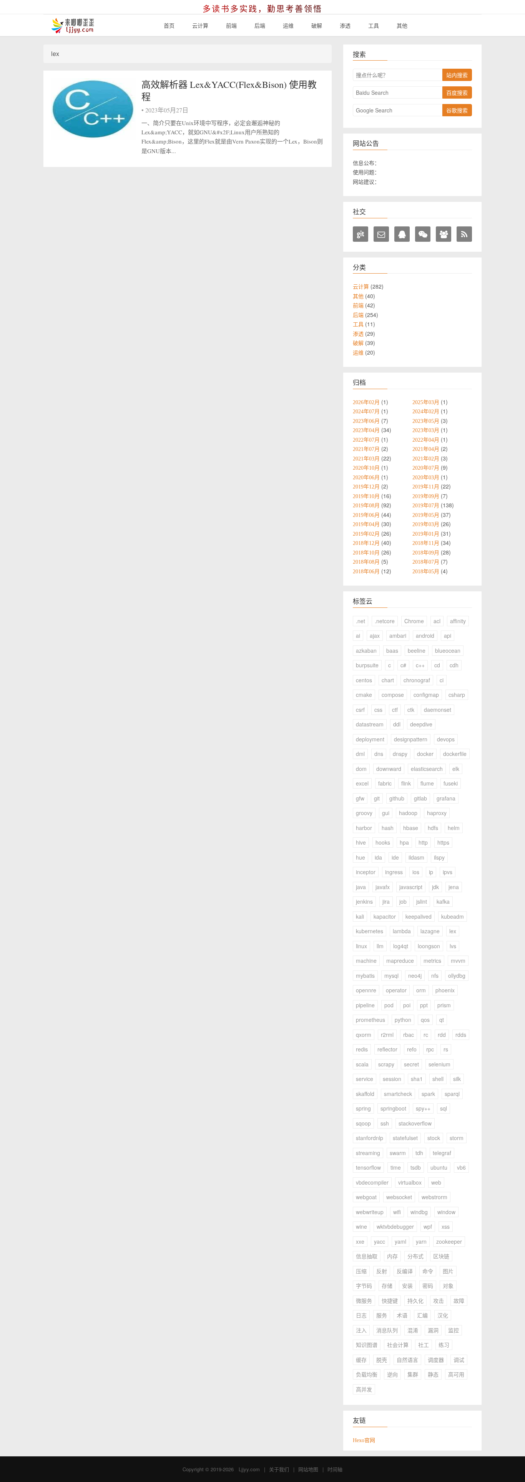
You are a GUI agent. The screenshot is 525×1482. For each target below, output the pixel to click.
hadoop (408, 813)
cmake (364, 694)
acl (437, 621)
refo (412, 1049)
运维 (288, 25)
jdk (435, 887)
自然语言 (407, 1359)
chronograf (417, 680)
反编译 (405, 1271)
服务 (381, 1315)
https (443, 842)
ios (415, 872)
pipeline (365, 1005)
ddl (396, 724)
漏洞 (433, 1330)
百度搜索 (457, 92)
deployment (370, 739)
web (436, 1182)
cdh (454, 665)
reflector (387, 1049)
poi (406, 1005)
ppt (424, 1005)
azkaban (366, 650)
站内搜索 (457, 75)
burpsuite (367, 665)
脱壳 (381, 1359)
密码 (427, 1285)
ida (378, 857)
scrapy (386, 1064)
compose (393, 694)
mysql (391, 975)
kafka (443, 901)
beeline (416, 650)
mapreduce (400, 960)
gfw (360, 798)
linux (361, 946)
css (378, 709)
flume (427, 783)
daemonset (437, 709)
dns (378, 754)
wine (361, 1226)
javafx (382, 887)
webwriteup (370, 1212)
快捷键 (390, 1300)
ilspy (439, 857)
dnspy (400, 754)
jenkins (364, 901)
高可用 (456, 1374)
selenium (439, 1064)
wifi (397, 1212)
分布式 (415, 1256)
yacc (379, 1241)
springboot (393, 1108)
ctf (395, 709)
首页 (169, 25)
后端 (259, 25)
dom (361, 768)
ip (431, 872)
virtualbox (410, 1182)
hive (361, 842)
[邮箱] (381, 234)
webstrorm (434, 1197)
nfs (435, 975)
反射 (381, 1271)
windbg (419, 1212)
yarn (421, 1241)
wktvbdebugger (395, 1226)
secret (411, 1064)
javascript (410, 887)
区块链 (441, 1256)
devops (446, 739)
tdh (419, 1153)
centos (364, 680)
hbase (410, 828)
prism (444, 1005)
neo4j (415, 975)
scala (362, 1064)
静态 (433, 1374)
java (361, 887)
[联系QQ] (402, 234)
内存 (392, 1256)
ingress (394, 872)
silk (457, 1079)
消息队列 (387, 1330)
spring (363, 1108)
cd (437, 665)
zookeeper (449, 1241)
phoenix (445, 990)
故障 (459, 1300)
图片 (448, 1271)
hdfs (433, 828)
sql (443, 1108)
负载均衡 (366, 1374)
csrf (360, 709)
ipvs (447, 872)
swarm (398, 1153)
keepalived (418, 916)
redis (362, 1049)
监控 (453, 1330)
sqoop (363, 1123)
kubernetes (369, 931)
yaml (400, 1241)
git (377, 798)
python (403, 1019)
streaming (368, 1153)
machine (366, 960)
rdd (442, 1034)
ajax (375, 635)
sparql (452, 1093)
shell (438, 1079)
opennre (366, 990)
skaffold (365, 1093)
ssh (384, 1123)
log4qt (400, 946)
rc (426, 1034)
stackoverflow (415, 1123)
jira (386, 901)
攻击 (438, 1300)
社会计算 (398, 1344)
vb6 (461, 1167)
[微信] (422, 234)
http (423, 842)
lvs (453, 946)
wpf (428, 1226)
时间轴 (334, 1469)
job (403, 901)
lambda (402, 931)
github (396, 798)
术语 (402, 1315)
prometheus (370, 1019)
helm (454, 828)
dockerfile (455, 754)
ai (358, 635)
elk (455, 768)
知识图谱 (366, 1344)
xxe (360, 1241)
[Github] (360, 234)
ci (442, 680)
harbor (364, 828)
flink (406, 783)
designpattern (410, 739)
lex (452, 931)
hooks (382, 842)
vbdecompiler (372, 1182)
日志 (361, 1315)
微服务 (364, 1300)
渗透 (345, 25)
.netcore (385, 621)
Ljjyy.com (249, 1469)
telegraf (442, 1153)
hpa (404, 842)
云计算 (200, 25)
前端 (231, 25)
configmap (426, 694)
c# (403, 665)
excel (362, 783)
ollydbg (456, 975)
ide (395, 857)
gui (385, 813)
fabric (385, 783)
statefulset (405, 1138)
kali (360, 916)
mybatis (365, 975)
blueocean (447, 650)
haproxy (437, 813)
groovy (364, 813)
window (446, 1212)
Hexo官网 (364, 1440)
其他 (402, 25)
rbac (408, 1034)
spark (428, 1093)
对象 (448, 1285)
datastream (370, 724)
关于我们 (279, 1469)
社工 (423, 1344)
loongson (429, 946)
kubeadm (452, 916)
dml (360, 754)
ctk (410, 709)
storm (457, 1138)
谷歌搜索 (457, 110)
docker (425, 754)
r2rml (387, 1034)
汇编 (422, 1315)
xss (446, 1226)
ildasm (416, 857)
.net (360, 621)
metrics (432, 960)
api (447, 635)
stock (433, 1138)
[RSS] (464, 234)
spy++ (423, 1108)
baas (392, 650)
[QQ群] (443, 234)
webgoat (366, 1197)
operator (396, 990)
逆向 (392, 1374)
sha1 (417, 1079)
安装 (407, 1285)
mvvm (458, 960)
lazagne (430, 931)
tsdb (415, 1167)
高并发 (364, 1389)
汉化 (442, 1315)
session (392, 1079)
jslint (421, 901)
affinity (458, 621)
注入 (361, 1330)
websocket (399, 1197)
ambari (397, 635)
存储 (387, 1285)
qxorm (363, 1034)
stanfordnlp (369, 1138)
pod (389, 1005)
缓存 (361, 1359)
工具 (373, 25)
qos (425, 1019)
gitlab (420, 798)
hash (388, 828)
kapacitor (385, 916)
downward (388, 768)
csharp (457, 694)
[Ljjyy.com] (73, 25)
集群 (412, 1374)
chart (388, 680)
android (425, 635)
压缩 (361, 1271)
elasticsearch (427, 768)
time (395, 1167)
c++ (420, 665)
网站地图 (308, 1469)
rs (446, 1049)
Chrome (414, 621)
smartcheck (398, 1093)
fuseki (451, 783)
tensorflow (368, 1167)
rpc (430, 1049)
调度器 (436, 1359)
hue (360, 857)
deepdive (421, 724)
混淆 (412, 1330)
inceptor (365, 872)
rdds (460, 1034)
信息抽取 (366, 1256)
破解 (316, 25)
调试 (459, 1359)
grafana (446, 798)
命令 (427, 1271)
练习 (444, 1344)
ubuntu (438, 1167)
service (364, 1079)
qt (441, 1019)
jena (454, 887)
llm (380, 946)
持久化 (415, 1300)
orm (421, 990)
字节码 (364, 1285)
